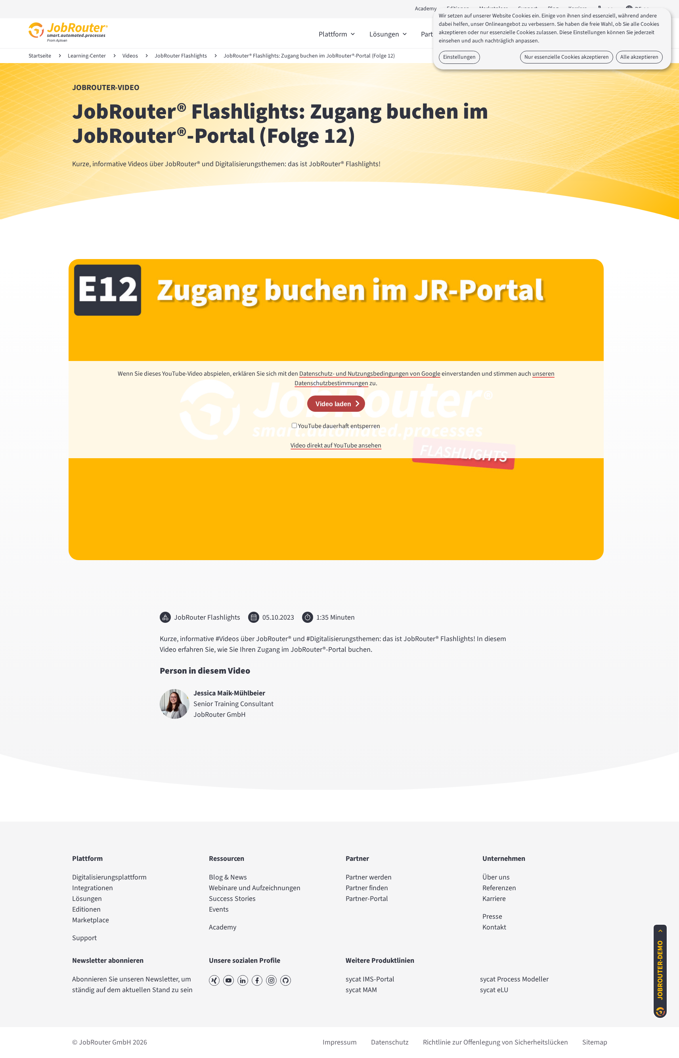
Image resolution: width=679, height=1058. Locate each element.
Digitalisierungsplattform (109, 877)
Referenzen (499, 888)
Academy (426, 9)
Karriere (494, 899)
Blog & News (228, 877)
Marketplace (90, 920)
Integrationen (92, 888)
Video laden (333, 403)
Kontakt (494, 927)
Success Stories (232, 899)
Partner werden (369, 877)
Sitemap (594, 1042)
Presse (492, 917)
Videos (130, 56)
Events (219, 909)
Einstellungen (459, 57)
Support (84, 938)
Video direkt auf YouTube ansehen (336, 445)
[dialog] (552, 38)
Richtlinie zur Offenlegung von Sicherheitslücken (495, 1042)
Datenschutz (390, 1042)
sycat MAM (361, 990)
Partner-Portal (367, 899)
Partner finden (367, 888)
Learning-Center (87, 56)
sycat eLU (494, 990)
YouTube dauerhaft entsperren (338, 425)
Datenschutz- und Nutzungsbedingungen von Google (369, 373)
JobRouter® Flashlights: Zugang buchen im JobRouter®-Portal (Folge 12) (309, 56)
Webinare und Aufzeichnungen (254, 888)
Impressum (340, 1042)
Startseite (40, 56)
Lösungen (87, 899)
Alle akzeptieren (639, 57)
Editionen (86, 909)
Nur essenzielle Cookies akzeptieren (566, 57)
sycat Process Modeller (514, 979)
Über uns (496, 877)
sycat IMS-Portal (370, 979)
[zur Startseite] (68, 44)
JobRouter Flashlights (181, 56)
